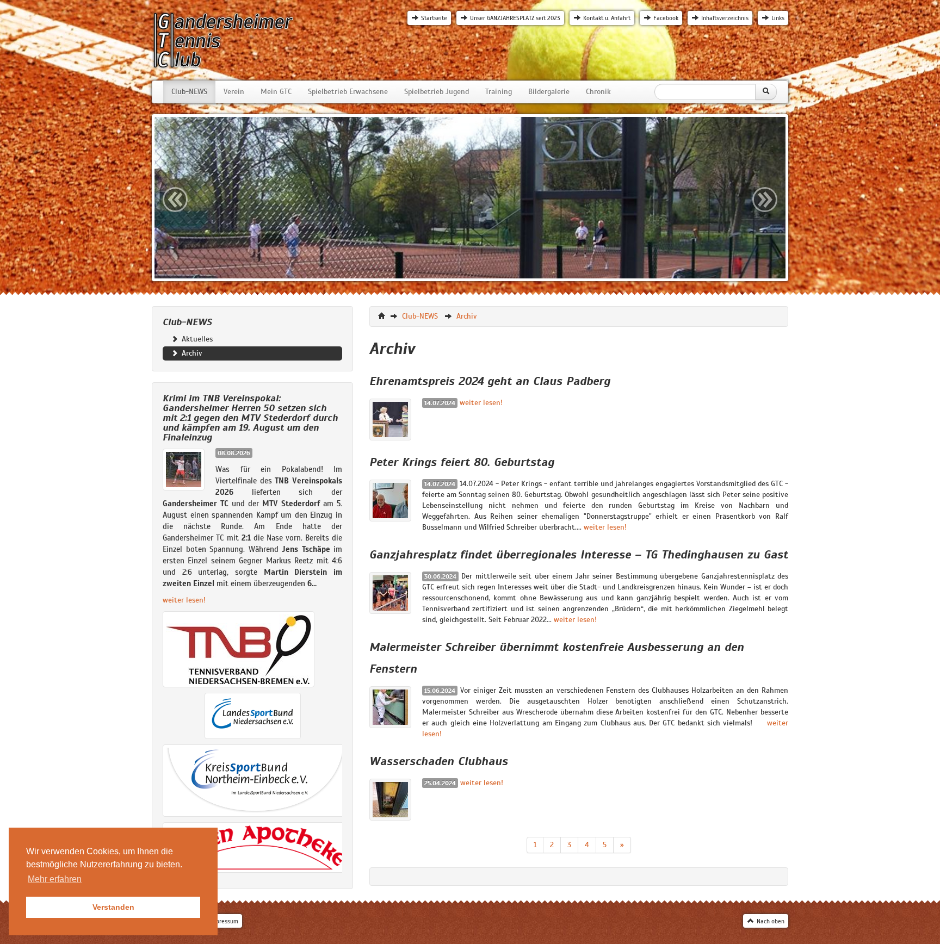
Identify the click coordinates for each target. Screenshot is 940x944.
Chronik (598, 91)
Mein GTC (276, 91)
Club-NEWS (189, 91)
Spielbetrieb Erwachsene (348, 91)
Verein (234, 91)
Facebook (665, 18)
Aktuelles (196, 339)
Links (777, 18)
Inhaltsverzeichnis (725, 18)
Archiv (191, 353)
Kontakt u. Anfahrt (606, 18)
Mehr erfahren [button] (55, 879)
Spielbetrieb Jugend (436, 91)
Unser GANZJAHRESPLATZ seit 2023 (515, 18)
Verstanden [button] (113, 907)
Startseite (434, 18)
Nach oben (770, 921)
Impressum (223, 921)
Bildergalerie (549, 91)
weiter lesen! (184, 600)
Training (498, 91)
